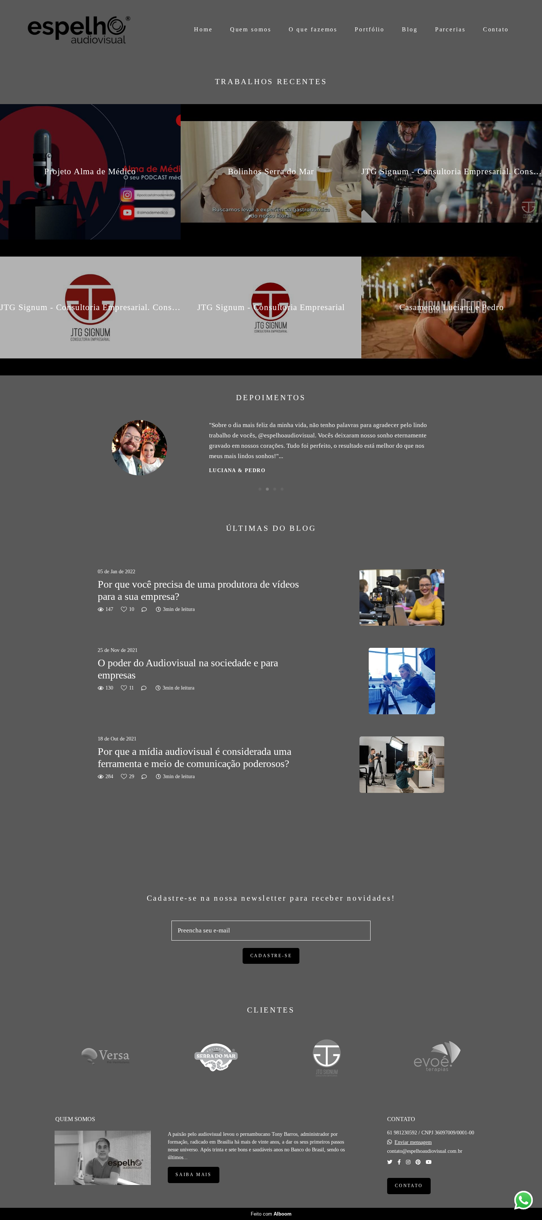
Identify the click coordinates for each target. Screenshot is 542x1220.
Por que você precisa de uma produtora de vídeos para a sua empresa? (198, 590)
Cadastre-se (271, 955)
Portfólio (370, 29)
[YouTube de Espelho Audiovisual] (429, 1162)
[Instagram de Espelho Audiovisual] (408, 1162)
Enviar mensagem (413, 1142)
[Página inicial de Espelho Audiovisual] (79, 29)
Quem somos (250, 29)
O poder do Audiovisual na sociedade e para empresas (188, 669)
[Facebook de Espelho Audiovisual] (399, 1162)
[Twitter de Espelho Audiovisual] (389, 1162)
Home (203, 29)
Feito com (271, 1214)
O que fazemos (313, 29)
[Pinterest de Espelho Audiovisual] (418, 1162)
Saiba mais (194, 1174)
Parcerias (450, 29)
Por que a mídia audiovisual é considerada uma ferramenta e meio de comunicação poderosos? (194, 758)
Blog (410, 29)
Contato (496, 29)
